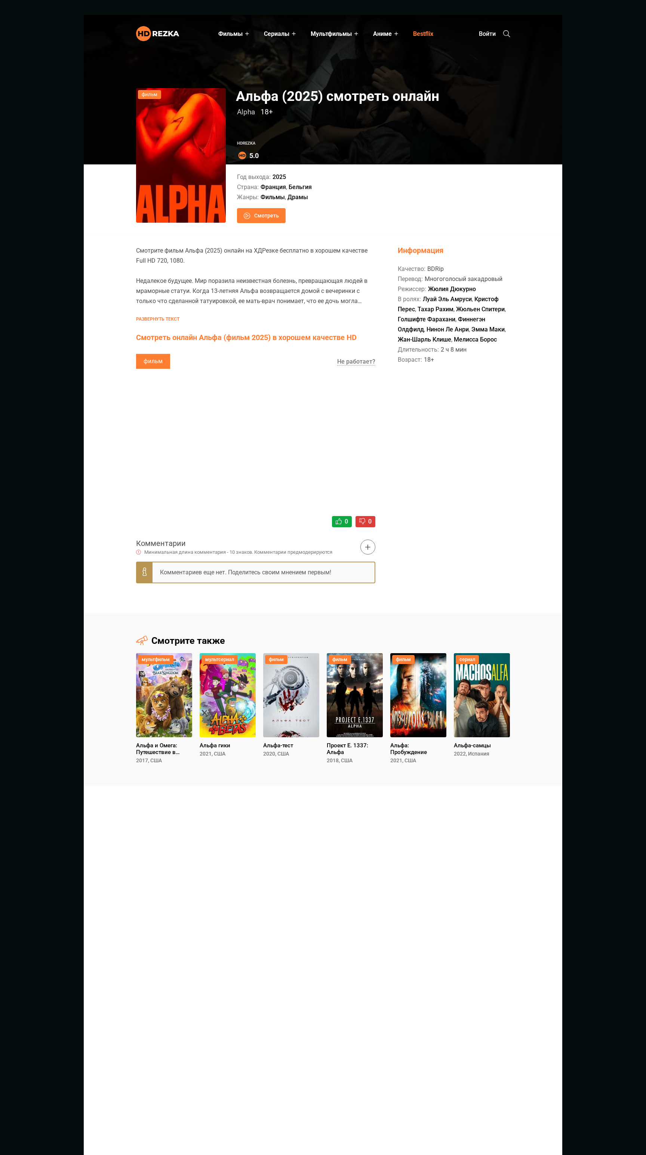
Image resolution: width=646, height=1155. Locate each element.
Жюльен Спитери (480, 309)
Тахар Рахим (435, 309)
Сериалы (276, 33)
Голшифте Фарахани (426, 319)
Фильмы (230, 33)
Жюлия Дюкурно (452, 289)
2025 (279, 176)
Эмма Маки (488, 329)
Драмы (297, 197)
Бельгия (300, 187)
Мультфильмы (331, 33)
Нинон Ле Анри (448, 329)
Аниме (382, 33)
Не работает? (356, 361)
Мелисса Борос (475, 339)
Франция (273, 187)
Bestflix (423, 33)
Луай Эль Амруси (447, 299)
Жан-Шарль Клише (424, 339)
